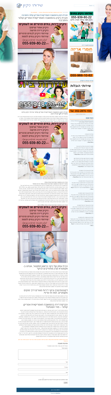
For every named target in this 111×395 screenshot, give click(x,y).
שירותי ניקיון (53, 390)
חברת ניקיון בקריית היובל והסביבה (85, 205)
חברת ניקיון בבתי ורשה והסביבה (85, 193)
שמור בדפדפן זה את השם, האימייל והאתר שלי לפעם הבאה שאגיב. (53, 379)
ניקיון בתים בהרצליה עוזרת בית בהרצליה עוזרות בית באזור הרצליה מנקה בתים (82, 121)
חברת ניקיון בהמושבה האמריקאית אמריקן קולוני (58, 339)
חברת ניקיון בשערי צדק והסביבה (85, 217)
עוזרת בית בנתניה (89, 134)
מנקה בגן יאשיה (44, 339)
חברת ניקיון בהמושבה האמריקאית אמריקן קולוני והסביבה (50, 12)
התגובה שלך (64, 348)
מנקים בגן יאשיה (37, 339)
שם (66, 362)
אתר (67, 372)
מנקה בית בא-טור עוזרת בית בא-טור (84, 146)
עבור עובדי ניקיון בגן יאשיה (28, 339)
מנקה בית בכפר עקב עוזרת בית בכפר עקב (83, 158)
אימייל (66, 367)
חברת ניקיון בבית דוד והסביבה (86, 170)
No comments (34, 12)
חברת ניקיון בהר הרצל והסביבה (86, 181)
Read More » (90, 130)
